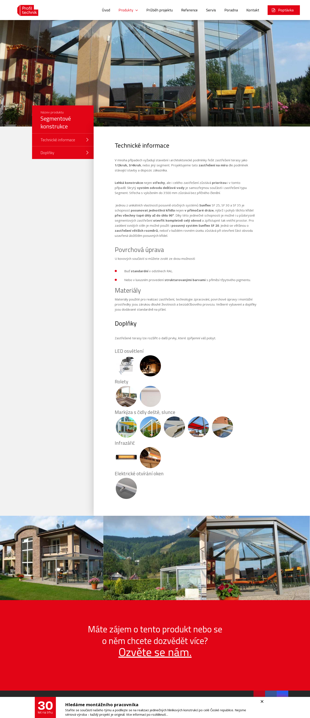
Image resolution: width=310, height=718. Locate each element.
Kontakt (252, 10)
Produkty (126, 10)
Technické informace (57, 140)
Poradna (231, 10)
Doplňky (47, 153)
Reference (189, 10)
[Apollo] (126, 396)
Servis (211, 10)
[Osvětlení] (150, 365)
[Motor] (126, 488)
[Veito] (126, 457)
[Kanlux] (126, 365)
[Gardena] (126, 427)
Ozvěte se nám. (155, 651)
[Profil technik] (24, 10)
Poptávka (286, 10)
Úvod (106, 10)
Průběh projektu (159, 10)
